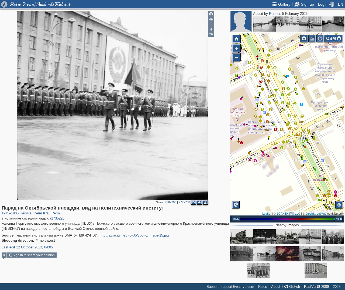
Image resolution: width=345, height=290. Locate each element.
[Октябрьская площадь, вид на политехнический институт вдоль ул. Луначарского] (310, 24)
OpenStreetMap (316, 213)
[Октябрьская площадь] (264, 253)
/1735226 (57, 218)
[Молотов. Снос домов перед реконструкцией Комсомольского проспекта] (287, 236)
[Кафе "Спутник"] (264, 236)
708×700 (170, 202)
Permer (274, 14)
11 (296, 135)
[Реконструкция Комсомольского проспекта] (241, 236)
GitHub (294, 287)
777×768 (184, 202)
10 (328, 194)
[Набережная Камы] (264, 24)
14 (301, 134)
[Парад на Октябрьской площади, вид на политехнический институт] (287, 124)
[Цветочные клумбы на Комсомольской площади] (310, 253)
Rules (262, 287)
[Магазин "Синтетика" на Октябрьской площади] (287, 253)
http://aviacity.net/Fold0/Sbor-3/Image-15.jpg (134, 235)
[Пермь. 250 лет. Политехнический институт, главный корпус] (316, 270)
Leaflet (266, 213)
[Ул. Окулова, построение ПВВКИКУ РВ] (333, 24)
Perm (55, 213)
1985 (15, 213)
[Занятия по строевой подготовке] (287, 24)
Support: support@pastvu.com (230, 287)
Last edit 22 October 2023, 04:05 (27, 247)
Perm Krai (41, 213)
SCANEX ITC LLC (288, 213)
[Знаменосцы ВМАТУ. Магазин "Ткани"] (258, 270)
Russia (26, 213)
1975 (5, 213)
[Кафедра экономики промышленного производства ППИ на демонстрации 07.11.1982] (333, 236)
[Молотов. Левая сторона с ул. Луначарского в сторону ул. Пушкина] (333, 253)
